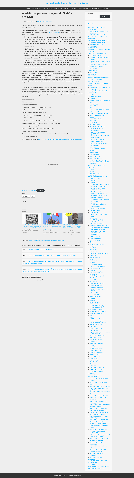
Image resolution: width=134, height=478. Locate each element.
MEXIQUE (61, 240)
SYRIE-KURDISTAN (95, 350)
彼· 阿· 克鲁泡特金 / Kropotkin (99, 253)
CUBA (91, 259)
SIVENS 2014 (93, 72)
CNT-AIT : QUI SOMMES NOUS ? (97, 53)
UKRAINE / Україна (95, 362)
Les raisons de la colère (38, 8)
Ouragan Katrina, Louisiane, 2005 (99, 91)
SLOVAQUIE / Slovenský (97, 343)
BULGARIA (93, 246)
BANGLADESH (94, 235)
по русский (94, 341)
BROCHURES (58, 8)
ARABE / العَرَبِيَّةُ (94, 212)
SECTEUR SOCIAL (95, 156)
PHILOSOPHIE (92, 171)
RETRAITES (93, 150)
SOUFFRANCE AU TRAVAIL (98, 160)
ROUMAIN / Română (95, 337)
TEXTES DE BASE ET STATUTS (99, 64)
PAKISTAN (93, 326)
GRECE (92, 278)
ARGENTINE (93, 218)
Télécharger (40, 190)
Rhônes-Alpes (94, 152)
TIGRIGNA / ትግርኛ (95, 356)
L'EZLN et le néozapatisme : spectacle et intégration (43, 240)
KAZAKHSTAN (94, 304)
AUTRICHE (93, 221)
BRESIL (92, 242)
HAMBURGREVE (95, 124)
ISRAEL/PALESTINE (95, 296)
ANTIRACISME (92, 48)
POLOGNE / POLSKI (95, 334)
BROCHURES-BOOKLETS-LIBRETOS (99, 50)
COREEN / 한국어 (95, 257)
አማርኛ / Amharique (95, 375)
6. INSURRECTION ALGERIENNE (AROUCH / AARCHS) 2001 (98, 205)
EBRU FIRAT (93, 261)
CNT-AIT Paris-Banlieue (96, 119)
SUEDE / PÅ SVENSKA (96, 349)
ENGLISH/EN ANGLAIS (96, 264)
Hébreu (93, 298)
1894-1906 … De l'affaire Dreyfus (97, 27)
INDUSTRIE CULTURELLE (97, 126)
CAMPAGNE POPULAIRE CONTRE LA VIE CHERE (93, 8)
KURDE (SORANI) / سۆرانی (97, 306)
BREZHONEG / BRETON (97, 244)
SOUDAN (92, 345)
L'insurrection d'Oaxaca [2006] (99, 322)
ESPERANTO (92, 74)
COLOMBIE (93, 255)
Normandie (93, 147)
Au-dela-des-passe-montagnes (29, 190)
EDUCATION (93, 122)
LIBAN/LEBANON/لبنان (96, 309)
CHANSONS (91, 51)
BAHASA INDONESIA (97, 283)
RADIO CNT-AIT (92, 175)
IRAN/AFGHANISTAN (96, 285)
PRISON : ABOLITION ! (94, 173)
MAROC (92, 315)
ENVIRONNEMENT (93, 70)
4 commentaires (47, 21)
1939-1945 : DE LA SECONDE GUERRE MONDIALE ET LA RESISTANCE (98, 431)
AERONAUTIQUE (95, 98)
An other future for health (98, 266)
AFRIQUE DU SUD (95, 178)
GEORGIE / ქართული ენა (97, 276)
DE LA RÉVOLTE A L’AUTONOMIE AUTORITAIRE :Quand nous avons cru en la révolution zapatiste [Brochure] (31, 226)
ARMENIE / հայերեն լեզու (97, 220)
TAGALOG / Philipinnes (96, 352)
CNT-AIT (39, 21)
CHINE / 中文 (93, 251)
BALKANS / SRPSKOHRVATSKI (99, 225)
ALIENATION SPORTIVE (97, 44)
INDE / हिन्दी (93, 279)
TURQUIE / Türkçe (95, 360)
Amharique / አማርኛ (95, 210)
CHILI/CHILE (93, 249)
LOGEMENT (91, 94)
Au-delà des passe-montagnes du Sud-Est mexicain (41, 249)
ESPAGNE (93, 270)
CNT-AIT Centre (94, 106)
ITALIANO (92, 300)
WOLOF (92, 373)
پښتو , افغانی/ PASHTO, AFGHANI (100, 332)
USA (91, 363)
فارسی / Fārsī (95, 294)
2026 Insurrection (96, 291)
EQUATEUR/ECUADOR (96, 268)
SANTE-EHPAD (94, 154)
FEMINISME (91, 76)
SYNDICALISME (93, 463)
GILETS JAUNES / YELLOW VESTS (98, 78)
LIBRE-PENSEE (92, 93)
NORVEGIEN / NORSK (96, 324)
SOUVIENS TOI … (93, 377)
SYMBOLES (93, 46)
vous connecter (33, 280)
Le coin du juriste (94, 464)
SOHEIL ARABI (95, 292)
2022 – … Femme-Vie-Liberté (99, 289)
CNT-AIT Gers (94, 107)
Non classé (91, 169)
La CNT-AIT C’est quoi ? (70, 8)
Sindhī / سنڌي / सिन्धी (96, 328)
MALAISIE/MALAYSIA (96, 313)
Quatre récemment (53, 32)
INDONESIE (93, 281)
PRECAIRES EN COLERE (97, 149)
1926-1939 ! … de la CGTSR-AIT (99, 420)
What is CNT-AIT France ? (97, 66)
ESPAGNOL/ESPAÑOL (96, 272)
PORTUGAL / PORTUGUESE (98, 335)
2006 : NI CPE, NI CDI (96, 457)
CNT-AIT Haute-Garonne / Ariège (99, 113)
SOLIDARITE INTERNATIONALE (97, 177)
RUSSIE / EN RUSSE (96, 339)
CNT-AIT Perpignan (95, 121)
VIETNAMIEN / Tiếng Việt (97, 367)
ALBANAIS (93, 180)
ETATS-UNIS (93, 274)
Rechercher (90, 13)
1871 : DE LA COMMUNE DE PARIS (100, 386)
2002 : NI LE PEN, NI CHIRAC (98, 35)
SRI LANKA (93, 347)
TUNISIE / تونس (94, 358)
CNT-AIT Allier (94, 104)
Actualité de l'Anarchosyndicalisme (67, 3)
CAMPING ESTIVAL (95, 55)
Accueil (28, 8)
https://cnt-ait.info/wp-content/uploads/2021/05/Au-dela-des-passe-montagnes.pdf (60, 139)
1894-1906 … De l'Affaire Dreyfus (99, 395)
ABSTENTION (92, 29)
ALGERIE (92, 182)
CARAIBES (93, 248)
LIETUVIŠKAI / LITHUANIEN (98, 311)
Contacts (49, 8)
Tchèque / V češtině (95, 354)
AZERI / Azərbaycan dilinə (97, 223)
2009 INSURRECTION (97, 287)
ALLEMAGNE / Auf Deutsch (97, 208)
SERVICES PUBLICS (96, 158)
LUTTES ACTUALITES (94, 96)
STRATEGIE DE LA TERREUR (98, 461)
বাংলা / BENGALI (95, 236)
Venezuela (93, 365)
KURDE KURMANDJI (96, 307)
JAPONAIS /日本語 (95, 302)
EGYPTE (92, 263)
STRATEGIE (91, 459)
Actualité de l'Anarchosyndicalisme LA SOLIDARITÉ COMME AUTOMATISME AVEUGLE (51, 255)
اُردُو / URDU (94, 330)
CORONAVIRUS (92, 68)
